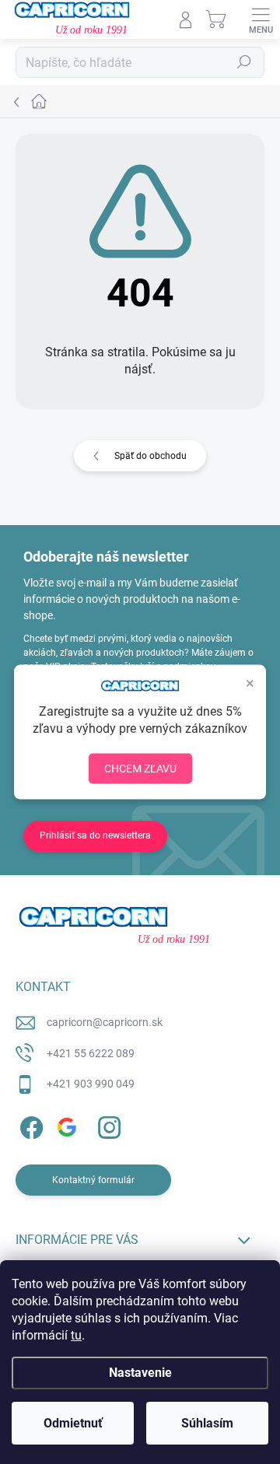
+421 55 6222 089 (91, 1053)
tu (76, 1335)
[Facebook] (29, 1125)
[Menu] (260, 19)
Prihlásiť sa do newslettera (95, 835)
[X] (68, 1125)
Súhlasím (207, 1423)
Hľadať (244, 62)
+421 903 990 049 (91, 1083)
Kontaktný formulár (93, 1180)
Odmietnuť (73, 1423)
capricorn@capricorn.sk (105, 1022)
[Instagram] (107, 1125)
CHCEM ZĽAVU (140, 768)
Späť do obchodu (150, 455)
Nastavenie (140, 1372)
